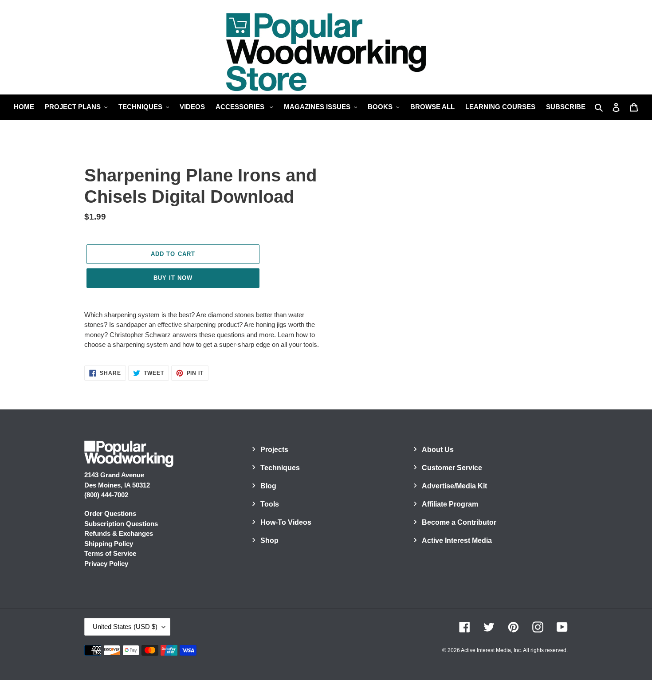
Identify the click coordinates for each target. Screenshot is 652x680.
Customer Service (452, 468)
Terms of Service (110, 553)
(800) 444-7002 (106, 495)
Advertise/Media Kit (454, 486)
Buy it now (172, 278)
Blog (268, 486)
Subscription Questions (121, 523)
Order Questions (110, 513)
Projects (274, 449)
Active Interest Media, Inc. (491, 650)
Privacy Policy (106, 563)
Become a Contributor (459, 522)
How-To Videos (285, 522)
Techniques (280, 468)
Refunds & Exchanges (118, 533)
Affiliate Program (450, 504)
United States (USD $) (125, 626)
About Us (438, 449)
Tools (269, 504)
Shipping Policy (108, 543)
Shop (269, 540)
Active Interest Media (457, 540)
